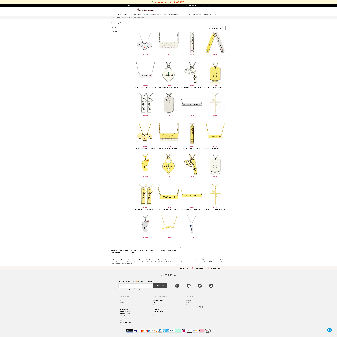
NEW (215, 14)
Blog (121, 320)
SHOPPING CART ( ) (205, 5)
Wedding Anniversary (125, 322)
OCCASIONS (208, 14)
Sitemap (122, 302)
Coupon (155, 315)
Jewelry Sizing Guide (158, 307)
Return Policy (156, 309)
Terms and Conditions (125, 305)
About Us (122, 300)
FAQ (154, 302)
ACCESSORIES (173, 14)
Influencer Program (125, 313)
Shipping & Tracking (158, 300)
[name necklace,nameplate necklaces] (145, 9)
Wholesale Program (125, 311)
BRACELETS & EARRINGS (158, 14)
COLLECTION (197, 14)
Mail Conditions (124, 309)
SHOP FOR (127, 14)
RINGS (146, 14)
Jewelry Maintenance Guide (160, 305)
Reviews (121, 318)
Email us (188, 300)
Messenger (189, 305)
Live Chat (188, 302)
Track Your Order (190, 5)
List (154, 313)
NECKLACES (137, 14)
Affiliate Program (124, 315)
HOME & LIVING (186, 14)
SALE (120, 14)
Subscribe (160, 285)
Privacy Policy (139, 289)
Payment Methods (158, 311)
